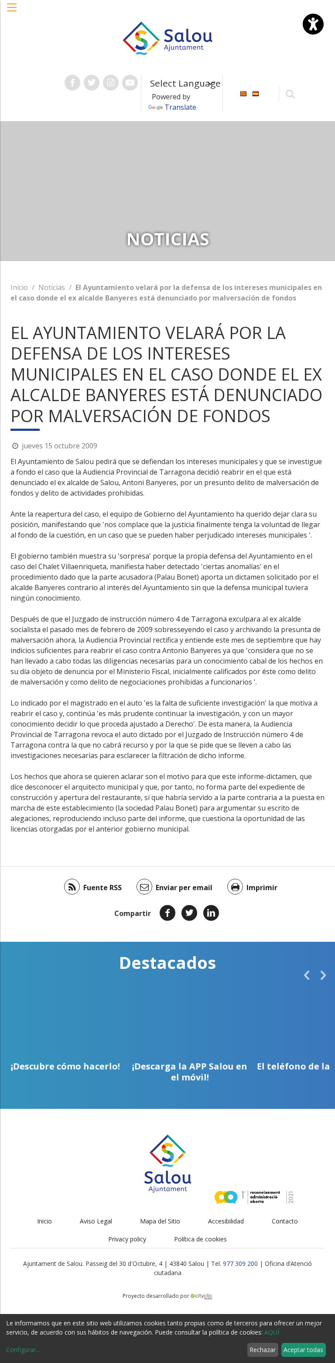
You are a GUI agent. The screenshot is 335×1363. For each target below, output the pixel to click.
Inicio (19, 287)
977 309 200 (240, 1263)
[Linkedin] (211, 913)
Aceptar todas (303, 1350)
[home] (167, 37)
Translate (180, 107)
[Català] (243, 93)
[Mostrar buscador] (290, 93)
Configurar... (23, 1350)
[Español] (256, 93)
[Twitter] (189, 913)
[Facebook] (167, 913)
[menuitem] (243, 93)
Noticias (51, 287)
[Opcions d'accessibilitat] (313, 24)
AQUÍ (271, 1332)
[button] (12, 12)
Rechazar (263, 1350)
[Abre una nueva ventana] (72, 83)
